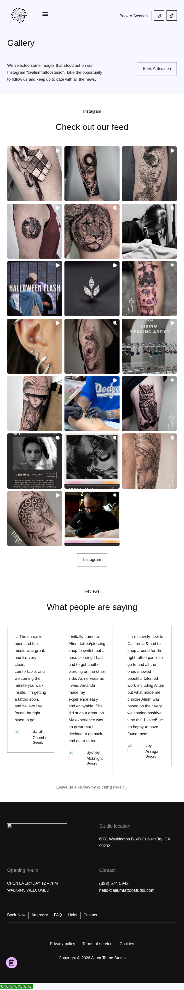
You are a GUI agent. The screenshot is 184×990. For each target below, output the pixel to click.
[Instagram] (159, 15)
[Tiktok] (172, 15)
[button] (45, 14)
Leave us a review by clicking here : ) (92, 787)
